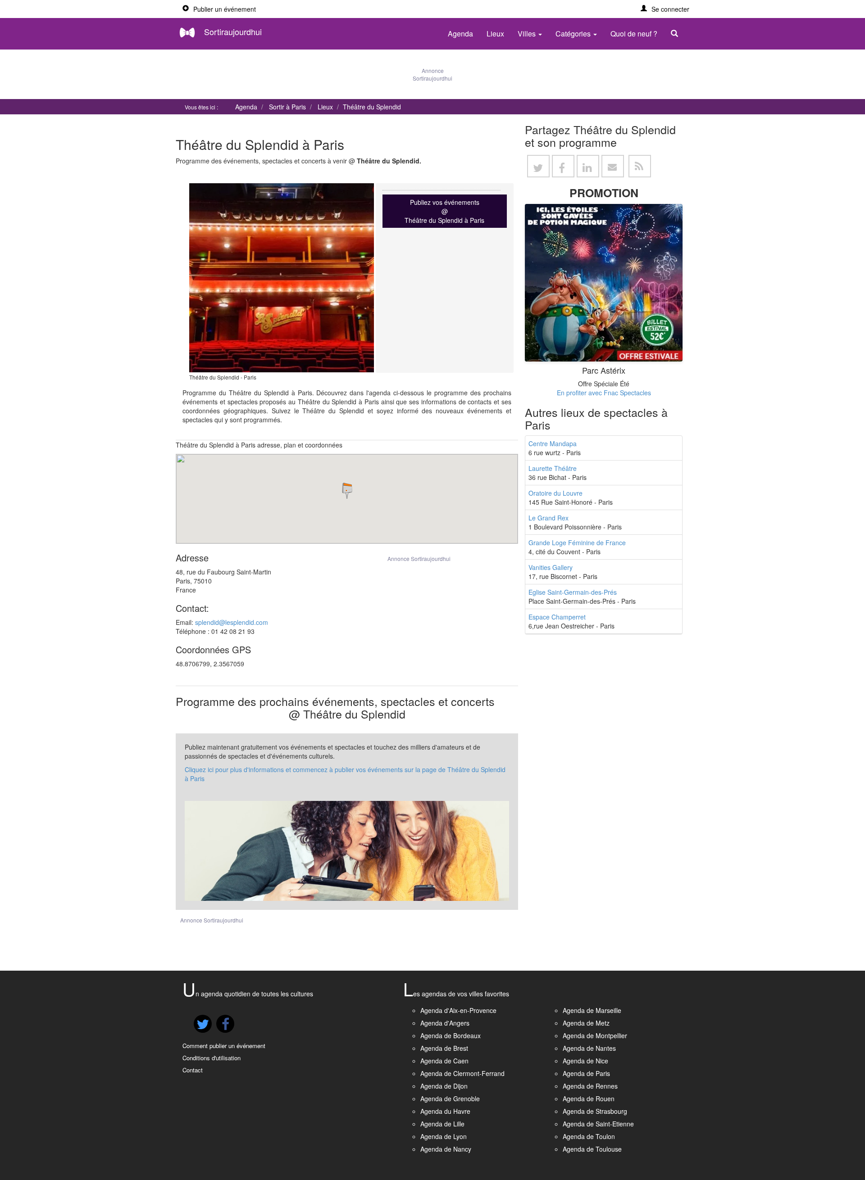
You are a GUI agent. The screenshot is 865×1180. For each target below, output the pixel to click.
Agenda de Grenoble (450, 1098)
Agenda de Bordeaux (450, 1035)
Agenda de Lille (442, 1123)
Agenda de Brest (444, 1048)
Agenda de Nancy (445, 1148)
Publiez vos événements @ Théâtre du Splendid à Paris (444, 211)
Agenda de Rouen (589, 1098)
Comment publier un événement (223, 1045)
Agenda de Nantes (589, 1048)
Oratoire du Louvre (555, 492)
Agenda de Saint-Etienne (598, 1123)
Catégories (573, 33)
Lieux (495, 33)
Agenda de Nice (585, 1060)
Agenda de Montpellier (595, 1035)
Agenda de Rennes (590, 1085)
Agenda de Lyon (443, 1136)
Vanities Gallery (550, 567)
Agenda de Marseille (592, 1010)
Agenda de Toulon (589, 1136)
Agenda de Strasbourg (595, 1111)
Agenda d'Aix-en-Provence (458, 1010)
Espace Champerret (557, 616)
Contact (192, 1070)
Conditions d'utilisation (211, 1057)
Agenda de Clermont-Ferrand (462, 1073)
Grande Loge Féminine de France (577, 542)
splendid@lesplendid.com (231, 622)
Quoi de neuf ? (633, 33)
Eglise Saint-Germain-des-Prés (572, 592)
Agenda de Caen (444, 1060)
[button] (665, 9)
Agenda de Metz (586, 1022)
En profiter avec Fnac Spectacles (604, 392)
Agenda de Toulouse (592, 1148)
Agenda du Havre (445, 1111)
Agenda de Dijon (444, 1085)
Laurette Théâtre (552, 468)
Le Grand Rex (548, 517)
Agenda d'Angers (444, 1022)
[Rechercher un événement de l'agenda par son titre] (676, 34)
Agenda (460, 33)
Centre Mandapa (552, 443)
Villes (527, 33)
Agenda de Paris (586, 1073)
